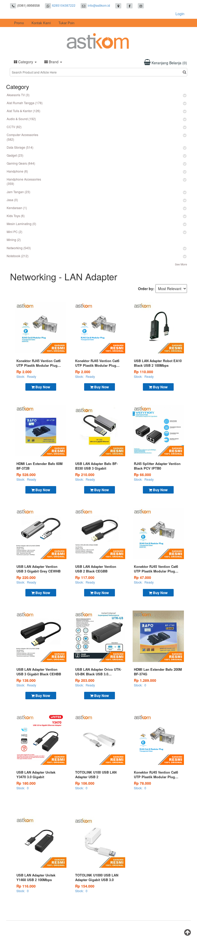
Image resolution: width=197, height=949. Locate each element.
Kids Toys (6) (16, 215)
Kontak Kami (41, 22)
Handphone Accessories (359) (24, 181)
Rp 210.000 (84, 474)
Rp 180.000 (26, 783)
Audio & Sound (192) (21, 119)
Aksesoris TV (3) (18, 95)
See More (181, 264)
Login (179, 13)
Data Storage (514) (20, 147)
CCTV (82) (14, 126)
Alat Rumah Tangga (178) (25, 103)
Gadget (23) (15, 155)
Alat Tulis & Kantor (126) (23, 111)
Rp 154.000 (84, 886)
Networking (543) (19, 248)
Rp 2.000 (24, 371)
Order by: (146, 288)
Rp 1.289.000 (145, 680)
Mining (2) (14, 239)
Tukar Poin (66, 22)
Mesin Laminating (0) (21, 223)
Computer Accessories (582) (22, 136)
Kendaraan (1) (17, 207)
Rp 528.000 (26, 474)
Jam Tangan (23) (18, 192)
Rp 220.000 (26, 577)
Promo (19, 22)
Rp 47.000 (142, 577)
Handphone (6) (17, 171)
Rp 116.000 (26, 886)
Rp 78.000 (142, 783)
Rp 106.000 (84, 783)
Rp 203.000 (84, 680)
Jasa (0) (12, 200)
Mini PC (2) (14, 231)
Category (25, 61)
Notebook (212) (17, 256)
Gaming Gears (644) (21, 163)
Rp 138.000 (26, 680)
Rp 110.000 (143, 371)
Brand (54, 61)
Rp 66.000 (142, 474)
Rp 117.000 (84, 577)
